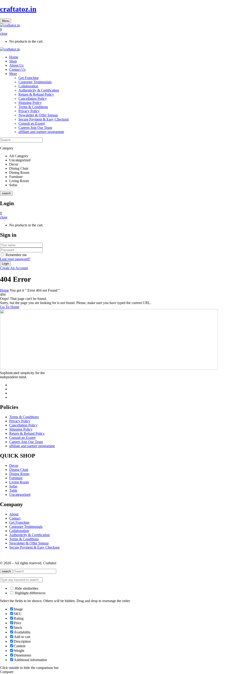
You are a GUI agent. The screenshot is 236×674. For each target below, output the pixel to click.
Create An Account (14, 268)
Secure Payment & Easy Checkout (43, 119)
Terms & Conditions (33, 107)
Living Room (19, 482)
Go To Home (9, 307)
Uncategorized (19, 495)
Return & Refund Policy (36, 94)
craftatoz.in (18, 9)
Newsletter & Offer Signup (38, 115)
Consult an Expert (31, 123)
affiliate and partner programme (41, 132)
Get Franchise (28, 78)
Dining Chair (18, 470)
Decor (13, 465)
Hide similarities (26, 588)
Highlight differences (29, 593)
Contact (15, 518)
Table (13, 490)
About (13, 514)
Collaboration (28, 86)
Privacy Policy (29, 111)
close (3, 33)
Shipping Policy (30, 103)
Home (4, 290)
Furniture (16, 478)
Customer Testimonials (35, 82)
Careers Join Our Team (35, 128)
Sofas (13, 486)
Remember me (16, 255)
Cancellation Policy (32, 99)
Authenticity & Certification (38, 90)
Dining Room (19, 474)
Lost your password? (15, 259)
